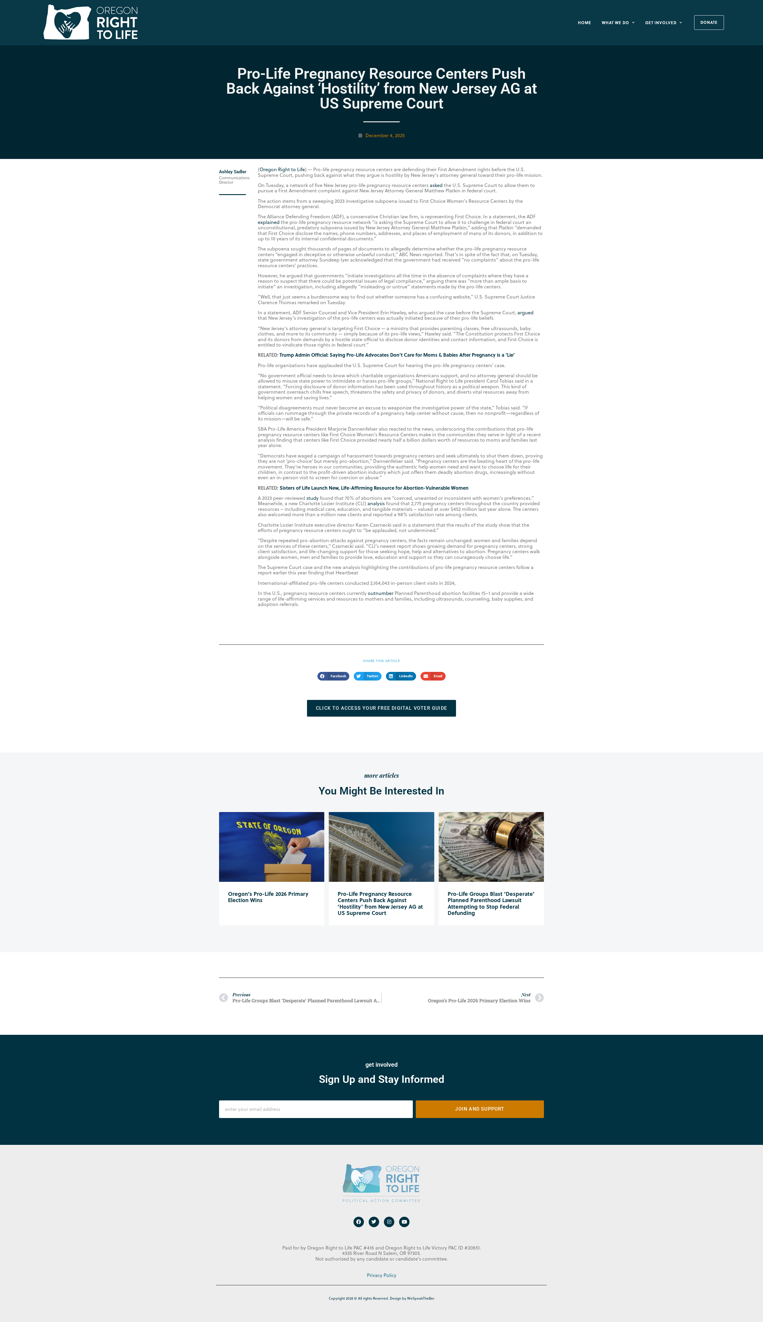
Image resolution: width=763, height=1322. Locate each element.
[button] (333, 676)
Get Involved (661, 22)
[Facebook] (358, 1222)
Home (584, 22)
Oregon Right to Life (282, 169)
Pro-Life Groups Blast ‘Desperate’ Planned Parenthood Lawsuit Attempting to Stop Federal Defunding (491, 903)
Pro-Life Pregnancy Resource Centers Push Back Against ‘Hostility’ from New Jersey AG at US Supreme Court (380, 903)
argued (525, 312)
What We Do (615, 22)
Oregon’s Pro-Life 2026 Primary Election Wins (268, 897)
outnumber (380, 593)
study (312, 498)
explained (269, 222)
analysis (376, 503)
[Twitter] (374, 1222)
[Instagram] (389, 1222)
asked (436, 185)
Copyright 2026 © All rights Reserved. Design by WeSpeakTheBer (381, 1298)
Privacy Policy (381, 1275)
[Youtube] (404, 1222)
